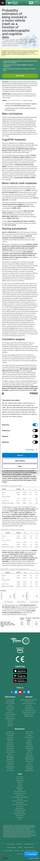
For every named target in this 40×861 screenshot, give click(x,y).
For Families (20, 777)
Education (19, 782)
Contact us (16, 850)
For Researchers (20, 780)
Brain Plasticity (10, 707)
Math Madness (10, 757)
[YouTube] (20, 692)
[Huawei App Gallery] (20, 681)
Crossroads (29, 744)
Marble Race (10, 759)
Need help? (32, 854)
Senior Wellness (29, 707)
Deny (20, 466)
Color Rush (10, 768)
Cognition (10, 710)
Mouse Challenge (29, 757)
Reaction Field (29, 767)
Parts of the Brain (10, 703)
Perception (10, 723)
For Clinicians (19, 778)
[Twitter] (16, 692)
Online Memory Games (20, 810)
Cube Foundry (29, 746)
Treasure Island (10, 746)
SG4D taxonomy (29, 716)
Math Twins (29, 754)
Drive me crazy (10, 750)
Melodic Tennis (10, 761)
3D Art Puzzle (10, 770)
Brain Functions (10, 716)
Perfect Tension (29, 759)
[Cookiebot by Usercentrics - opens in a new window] (30, 393)
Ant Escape (10, 744)
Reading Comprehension (19, 813)
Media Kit (20, 847)
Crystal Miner (10, 739)
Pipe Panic (10, 737)
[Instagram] (24, 692)
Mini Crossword (10, 733)
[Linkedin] (28, 692)
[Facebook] (12, 692)
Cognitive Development (20, 793)
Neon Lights (10, 748)
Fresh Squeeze (29, 748)
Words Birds (29, 768)
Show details (30, 449)
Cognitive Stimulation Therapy (20, 800)
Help (22, 850)
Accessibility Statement (30, 850)
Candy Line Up (29, 733)
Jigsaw (29, 750)
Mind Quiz (19, 799)
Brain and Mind (10, 701)
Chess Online (10, 731)
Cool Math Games (20, 812)
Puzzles (29, 735)
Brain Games (19, 806)
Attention (10, 725)
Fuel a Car (29, 752)
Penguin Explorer (29, 737)
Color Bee (29, 741)
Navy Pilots (29, 705)
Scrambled (10, 763)
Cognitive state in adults (29, 712)
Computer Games (28, 701)
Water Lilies (29, 765)
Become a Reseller (8, 850)
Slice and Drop (29, 761)
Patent (19, 784)
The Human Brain (10, 699)
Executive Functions (10, 718)
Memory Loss (10, 712)
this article (5, 307)
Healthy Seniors (29, 709)
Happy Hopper (29, 731)
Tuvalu (5, 858)
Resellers (19, 789)
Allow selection (20, 461)
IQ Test (20, 819)
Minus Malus (29, 755)
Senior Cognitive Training (29, 710)
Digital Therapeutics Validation (29, 699)
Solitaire (10, 741)
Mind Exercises (20, 802)
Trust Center (20, 854)
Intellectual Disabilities (10, 714)
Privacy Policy (19, 844)
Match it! (10, 754)
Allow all (20, 455)
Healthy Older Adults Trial (29, 703)
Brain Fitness (10, 709)
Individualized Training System (20, 797)
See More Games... (29, 770)
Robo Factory (10, 743)
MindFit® (19, 786)
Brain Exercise (19, 795)
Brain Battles (19, 817)
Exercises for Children (19, 791)
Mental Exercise (20, 808)
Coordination (10, 720)
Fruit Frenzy (10, 735)
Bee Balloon (29, 743)
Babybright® (20, 788)
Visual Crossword (10, 752)
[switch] (35, 430)
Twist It (29, 763)
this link (33, 289)
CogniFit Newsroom (11, 847)
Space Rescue (10, 755)
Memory (10, 721)
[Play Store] (20, 676)
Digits (29, 739)
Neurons (10, 705)
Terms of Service (11, 844)
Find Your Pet (10, 765)
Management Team (28, 844)
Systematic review (29, 714)
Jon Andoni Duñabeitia (14, 100)
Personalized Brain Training (20, 804)
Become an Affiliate (28, 847)
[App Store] (20, 671)
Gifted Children (20, 815)
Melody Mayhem (10, 767)
